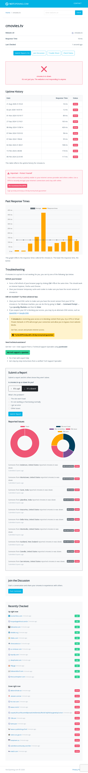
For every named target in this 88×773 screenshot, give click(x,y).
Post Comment (15, 591)
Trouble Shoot (53, 53)
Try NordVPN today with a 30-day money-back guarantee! (34, 335)
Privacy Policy (77, 770)
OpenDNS (13, 313)
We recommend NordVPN (17, 186)
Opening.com (18, 3)
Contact (78, 3)
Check (79, 13)
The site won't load (18, 399)
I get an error (16, 405)
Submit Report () (22, 53)
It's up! (15, 388)
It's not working (26, 402)
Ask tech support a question (17, 352)
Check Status (68, 53)
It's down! (30, 388)
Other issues (15, 408)
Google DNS (24, 313)
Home (8, 13)
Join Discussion (39, 53)
